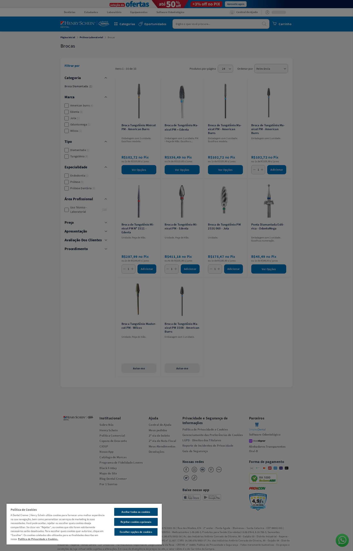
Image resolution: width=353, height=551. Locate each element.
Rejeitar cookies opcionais (136, 522)
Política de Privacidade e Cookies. (38, 539)
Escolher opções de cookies (136, 532)
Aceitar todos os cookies (136, 512)
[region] (84, 523)
